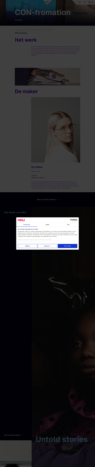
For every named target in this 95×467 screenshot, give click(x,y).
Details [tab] (47, 224)
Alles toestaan (67, 246)
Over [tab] (68, 224)
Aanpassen (46, 246)
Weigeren (27, 246)
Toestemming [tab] (26, 224)
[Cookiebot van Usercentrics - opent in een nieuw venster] (71, 220)
